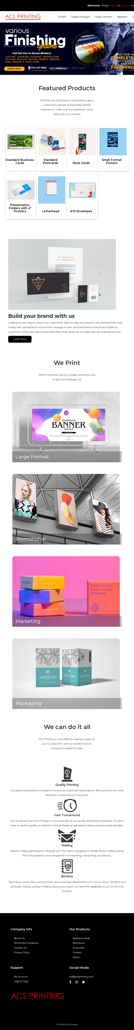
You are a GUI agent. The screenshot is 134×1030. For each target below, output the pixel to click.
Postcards (78, 947)
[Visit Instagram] (77, 983)
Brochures (78, 943)
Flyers (76, 957)
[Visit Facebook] (70, 983)
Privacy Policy (22, 952)
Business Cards (81, 938)
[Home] (38, 996)
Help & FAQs (21, 981)
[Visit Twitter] (84, 983)
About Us (19, 938)
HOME (62, 16)
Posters (77, 952)
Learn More (19, 339)
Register (126, 5)
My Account (21, 976)
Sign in (113, 5)
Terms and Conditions (26, 943)
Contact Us (20, 947)
